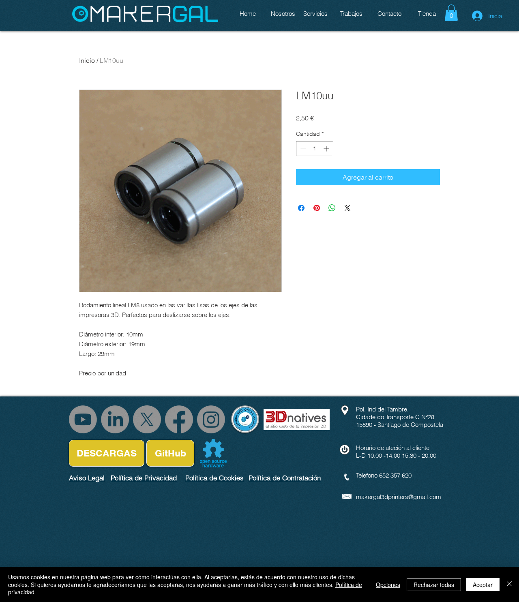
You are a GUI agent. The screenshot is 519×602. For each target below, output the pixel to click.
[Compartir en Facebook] (301, 208)
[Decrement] (302, 148)
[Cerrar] (509, 584)
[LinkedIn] (115, 419)
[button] (451, 12)
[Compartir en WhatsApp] (332, 208)
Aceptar (483, 585)
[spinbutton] (314, 148)
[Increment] (327, 148)
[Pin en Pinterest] (317, 208)
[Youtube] (83, 419)
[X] (147, 419)
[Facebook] (179, 419)
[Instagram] (211, 419)
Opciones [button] (388, 585)
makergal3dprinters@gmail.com (398, 497)
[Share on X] (347, 208)
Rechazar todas (434, 585)
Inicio (87, 60)
